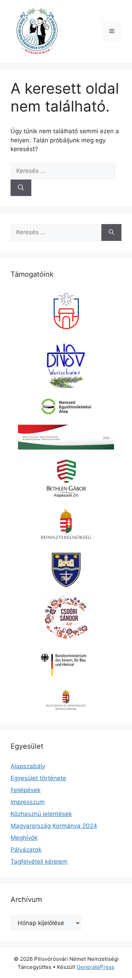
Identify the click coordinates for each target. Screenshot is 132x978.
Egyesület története (38, 778)
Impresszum (28, 801)
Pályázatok (26, 849)
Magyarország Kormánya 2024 (54, 825)
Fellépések (25, 790)
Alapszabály (28, 766)
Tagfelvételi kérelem (39, 861)
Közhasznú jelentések (41, 813)
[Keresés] (21, 188)
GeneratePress (95, 967)
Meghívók (24, 837)
